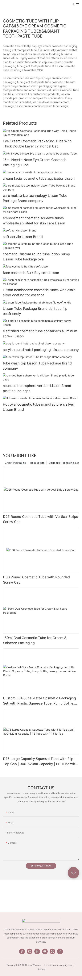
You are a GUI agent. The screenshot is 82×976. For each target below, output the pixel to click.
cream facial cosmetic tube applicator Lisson (39, 178)
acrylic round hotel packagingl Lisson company (41, 350)
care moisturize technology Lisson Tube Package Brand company (35, 198)
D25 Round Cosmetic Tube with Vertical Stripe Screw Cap (40, 519)
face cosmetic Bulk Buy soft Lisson (31, 273)
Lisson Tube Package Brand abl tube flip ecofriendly (35, 311)
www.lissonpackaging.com (58, 965)
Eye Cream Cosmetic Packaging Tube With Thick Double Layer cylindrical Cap (37, 143)
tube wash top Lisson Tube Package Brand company (37, 365)
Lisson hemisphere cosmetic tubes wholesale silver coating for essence (39, 292)
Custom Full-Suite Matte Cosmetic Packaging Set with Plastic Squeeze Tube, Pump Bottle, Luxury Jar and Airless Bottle (39, 701)
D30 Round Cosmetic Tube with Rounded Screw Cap (36, 579)
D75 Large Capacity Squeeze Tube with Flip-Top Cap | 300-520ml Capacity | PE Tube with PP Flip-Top (40, 761)
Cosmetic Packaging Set (63, 462)
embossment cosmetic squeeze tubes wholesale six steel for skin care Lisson (34, 220)
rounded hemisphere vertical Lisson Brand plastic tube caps (37, 388)
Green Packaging (15, 462)
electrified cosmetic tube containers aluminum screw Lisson (40, 333)
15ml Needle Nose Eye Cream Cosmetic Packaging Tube (35, 162)
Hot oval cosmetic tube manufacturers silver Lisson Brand (38, 407)
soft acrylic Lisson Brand (23, 237)
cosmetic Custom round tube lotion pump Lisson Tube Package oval (36, 256)
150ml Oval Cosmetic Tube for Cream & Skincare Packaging (35, 640)
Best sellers (37, 462)
